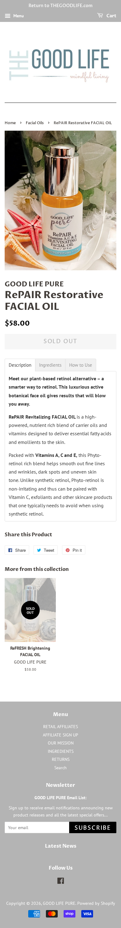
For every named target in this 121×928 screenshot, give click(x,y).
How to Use (80, 365)
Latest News (60, 846)
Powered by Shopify (96, 903)
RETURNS (60, 759)
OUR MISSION (61, 743)
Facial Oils (35, 122)
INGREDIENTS (61, 751)
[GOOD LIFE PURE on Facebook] (60, 882)
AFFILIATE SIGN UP (60, 735)
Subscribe (92, 828)
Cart (110, 16)
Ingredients (50, 365)
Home (10, 122)
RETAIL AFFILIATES (60, 726)
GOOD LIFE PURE (59, 903)
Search (60, 767)
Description (20, 365)
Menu (18, 16)
